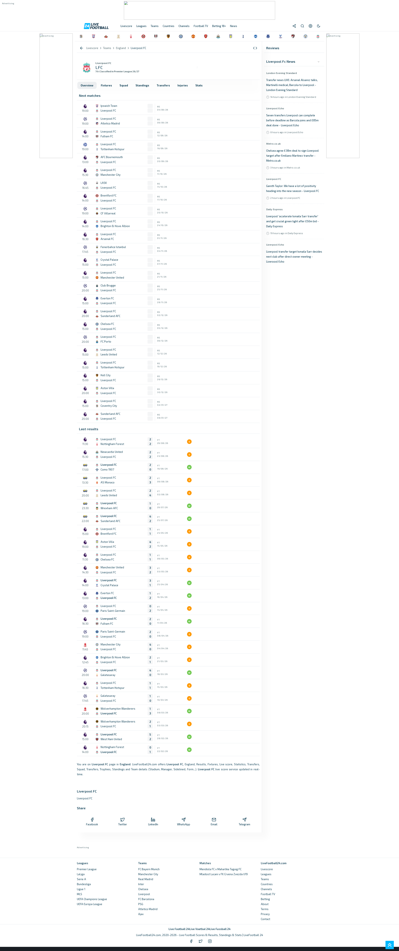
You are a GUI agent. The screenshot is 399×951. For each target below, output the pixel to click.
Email (214, 824)
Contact (265, 919)
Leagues (266, 874)
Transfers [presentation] (163, 85)
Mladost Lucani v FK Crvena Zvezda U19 (224, 874)
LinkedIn (153, 824)
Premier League (87, 869)
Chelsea (143, 889)
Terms (264, 909)
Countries (267, 884)
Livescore (267, 869)
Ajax (141, 914)
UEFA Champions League (92, 899)
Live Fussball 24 (219, 929)
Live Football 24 (179, 929)
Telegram (244, 824)
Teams (265, 879)
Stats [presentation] (199, 85)
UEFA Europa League (89, 904)
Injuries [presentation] (182, 85)
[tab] (87, 85)
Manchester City (148, 874)
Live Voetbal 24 (199, 929)
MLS (79, 894)
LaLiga (81, 874)
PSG (140, 904)
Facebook (92, 824)
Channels (266, 889)
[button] (255, 48)
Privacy (265, 914)
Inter (141, 884)
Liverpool (144, 894)
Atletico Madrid (148, 909)
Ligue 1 (81, 889)
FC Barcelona (146, 899)
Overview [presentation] (87, 85)
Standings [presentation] (142, 85)
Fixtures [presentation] (106, 85)
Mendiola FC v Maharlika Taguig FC (220, 869)
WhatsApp (183, 824)
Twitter (122, 824)
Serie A (81, 879)
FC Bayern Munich (149, 869)
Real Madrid (145, 879)
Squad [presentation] (123, 85)
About (264, 904)
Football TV (268, 894)
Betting (265, 899)
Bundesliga (84, 884)
